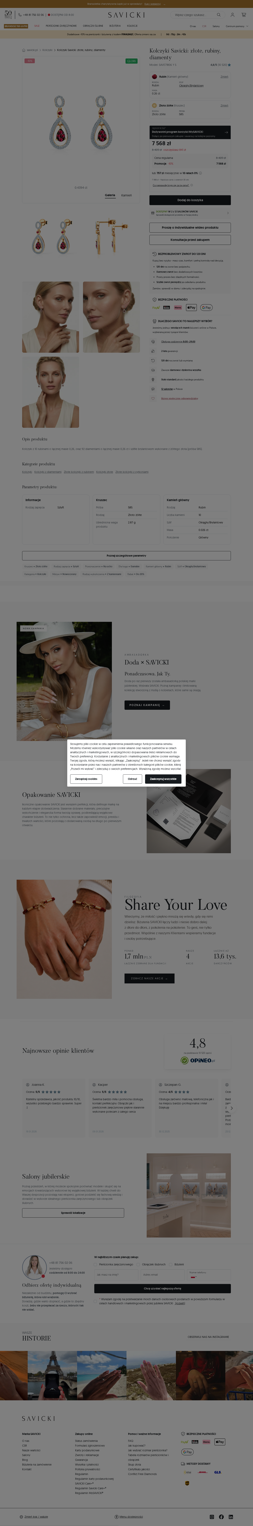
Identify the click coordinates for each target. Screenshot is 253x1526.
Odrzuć (132, 779)
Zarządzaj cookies (86, 779)
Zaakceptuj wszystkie (163, 779)
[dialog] (126, 763)
